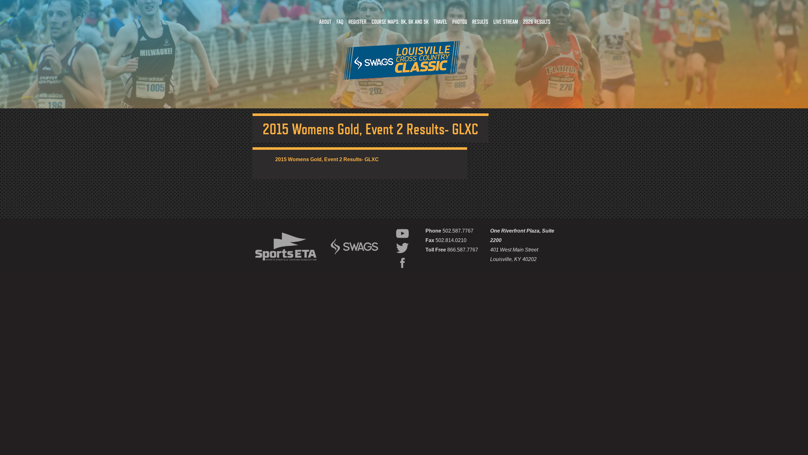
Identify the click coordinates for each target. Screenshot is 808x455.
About (325, 21)
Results (480, 21)
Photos (459, 21)
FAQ (339, 21)
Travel (440, 21)
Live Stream (505, 21)
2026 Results (536, 21)
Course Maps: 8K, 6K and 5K (400, 21)
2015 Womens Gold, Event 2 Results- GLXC (327, 159)
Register (357, 21)
